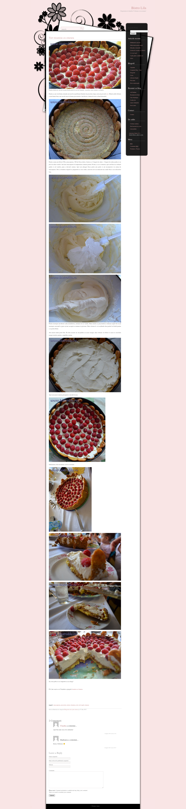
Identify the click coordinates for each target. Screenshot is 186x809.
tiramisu (73, 705)
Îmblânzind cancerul (135, 42)
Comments (51, 770)
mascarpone (56, 705)
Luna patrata (133, 129)
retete (68, 705)
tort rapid (81, 705)
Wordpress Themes (135, 149)
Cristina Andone (134, 124)
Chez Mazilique (134, 97)
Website (51, 765)
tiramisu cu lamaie (77, 689)
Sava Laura (133, 105)
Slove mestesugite (134, 83)
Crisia (131, 75)
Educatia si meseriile (135, 48)
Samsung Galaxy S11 (134, 133)
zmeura (87, 705)
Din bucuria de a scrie (135, 126)
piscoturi (63, 705)
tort (77, 705)
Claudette (132, 67)
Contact (132, 114)
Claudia (63, 725)
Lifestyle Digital (134, 78)
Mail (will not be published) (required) (58, 760)
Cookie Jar (133, 100)
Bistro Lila (138, 7)
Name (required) (53, 756)
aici (107, 94)
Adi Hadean (133, 92)
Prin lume (132, 80)
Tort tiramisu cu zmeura (61, 37)
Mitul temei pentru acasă (136, 45)
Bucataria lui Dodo (135, 95)
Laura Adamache (134, 103)
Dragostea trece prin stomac (71, 709)
